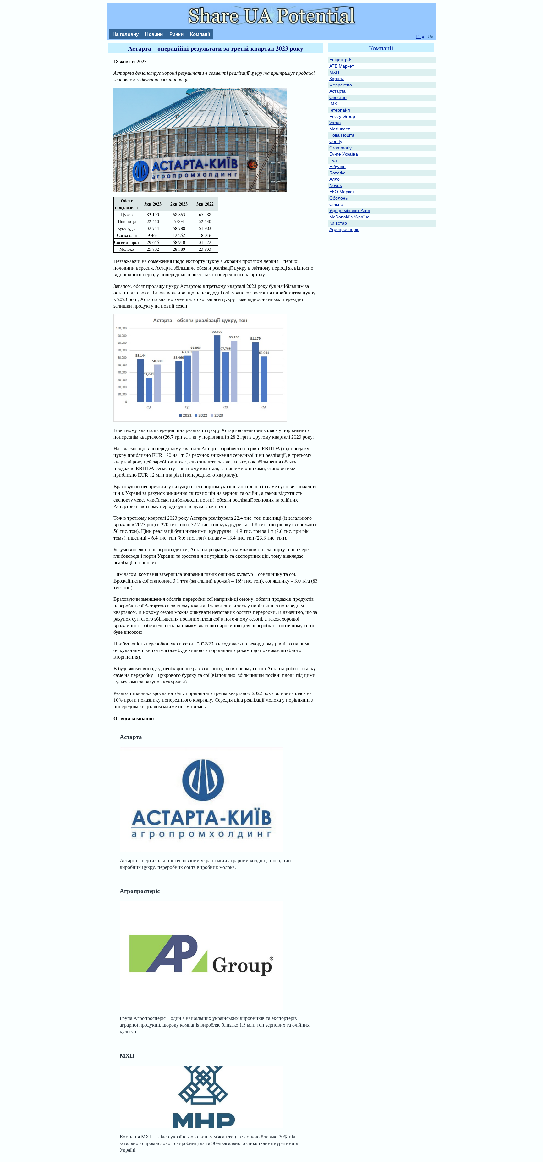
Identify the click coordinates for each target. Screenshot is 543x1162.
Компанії (200, 34)
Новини (154, 34)
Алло (334, 179)
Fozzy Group (342, 116)
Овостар (338, 97)
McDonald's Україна (349, 216)
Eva (333, 160)
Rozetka (337, 172)
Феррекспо (340, 84)
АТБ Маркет (341, 66)
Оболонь (338, 197)
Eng (420, 36)
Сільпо (336, 204)
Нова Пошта (341, 135)
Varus (335, 122)
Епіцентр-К (340, 59)
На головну (125, 34)
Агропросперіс (140, 890)
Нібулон (337, 166)
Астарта (131, 736)
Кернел (336, 78)
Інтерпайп (339, 109)
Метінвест (339, 128)
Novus (335, 185)
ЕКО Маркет (341, 191)
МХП (127, 1055)
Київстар (338, 223)
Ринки (176, 34)
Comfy (335, 141)
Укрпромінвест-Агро (349, 210)
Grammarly (340, 147)
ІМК (333, 103)
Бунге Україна (343, 153)
